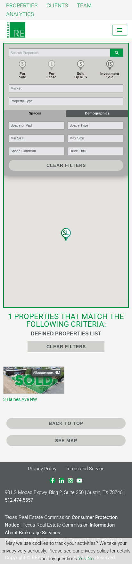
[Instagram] (70, 480)
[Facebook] (52, 480)
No (90, 558)
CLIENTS (57, 6)
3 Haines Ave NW (32, 386)
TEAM (84, 6)
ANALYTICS (20, 14)
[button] (66, 234)
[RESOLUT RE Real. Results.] (16, 30)
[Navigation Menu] (119, 30)
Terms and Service (84, 469)
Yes (82, 558)
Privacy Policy (42, 469)
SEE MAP (66, 440)
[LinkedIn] (61, 480)
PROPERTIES (21, 6)
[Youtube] (79, 480)
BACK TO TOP (66, 423)
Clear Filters (66, 165)
